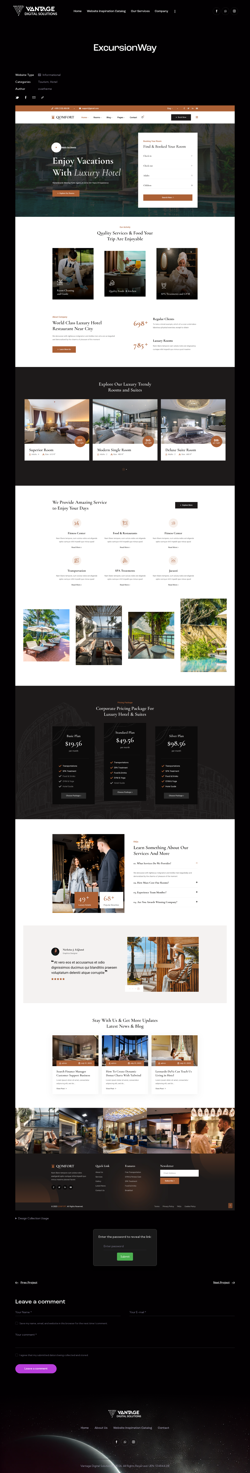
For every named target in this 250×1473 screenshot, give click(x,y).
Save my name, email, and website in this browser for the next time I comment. (64, 1323)
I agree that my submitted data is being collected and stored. (54, 1355)
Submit (125, 1256)
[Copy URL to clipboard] (42, 97)
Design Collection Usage (33, 1218)
